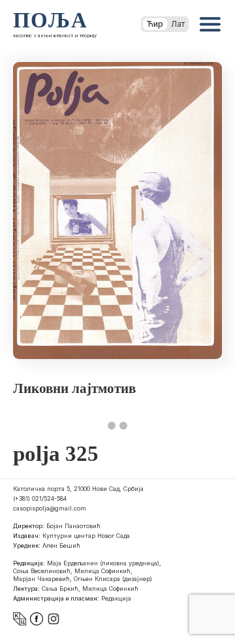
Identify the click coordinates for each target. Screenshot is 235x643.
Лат (178, 24)
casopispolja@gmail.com (49, 508)
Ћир (155, 24)
